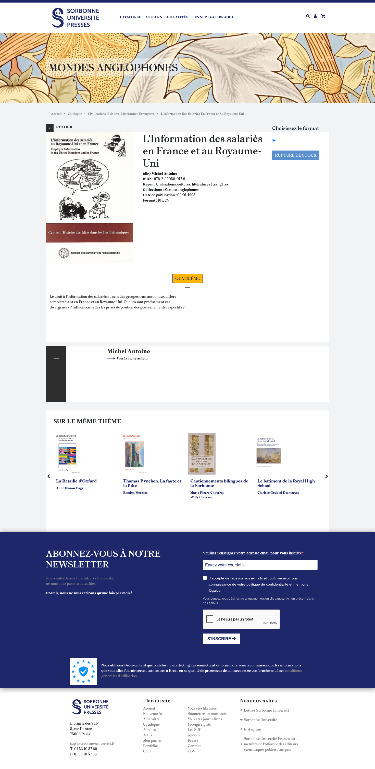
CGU (147, 750)
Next (326, 476)
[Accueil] (77, 16)
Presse (193, 740)
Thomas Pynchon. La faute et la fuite (152, 483)
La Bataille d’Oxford (76, 480)
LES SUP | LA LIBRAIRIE (213, 17)
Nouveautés (152, 713)
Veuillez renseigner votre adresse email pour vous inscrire (252, 553)
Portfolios (150, 745)
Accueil (56, 113)
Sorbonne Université (260, 719)
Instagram (252, 728)
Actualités (177, 17)
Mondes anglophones (181, 189)
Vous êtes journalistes (205, 718)
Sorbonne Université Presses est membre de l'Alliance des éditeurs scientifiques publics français (271, 744)
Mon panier (152, 740)
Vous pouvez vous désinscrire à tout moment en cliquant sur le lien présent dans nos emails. (258, 601)
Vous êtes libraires (202, 708)
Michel (117, 350)
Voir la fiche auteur (132, 358)
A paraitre (151, 718)
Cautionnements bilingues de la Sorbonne (219, 483)
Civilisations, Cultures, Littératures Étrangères (121, 113)
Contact (194, 745)
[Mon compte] (315, 15)
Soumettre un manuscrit (208, 713)
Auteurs (153, 17)
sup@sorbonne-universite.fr (92, 743)
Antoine (138, 350)
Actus (147, 734)
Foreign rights (199, 724)
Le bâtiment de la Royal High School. (286, 483)
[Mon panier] (323, 15)
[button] (89, 196)
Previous (48, 476)
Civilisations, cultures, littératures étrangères (192, 184)
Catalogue (130, 17)
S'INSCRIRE (219, 639)
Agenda (194, 734)
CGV (191, 750)
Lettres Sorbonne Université (266, 710)
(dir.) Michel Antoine (160, 173)
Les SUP (194, 729)
